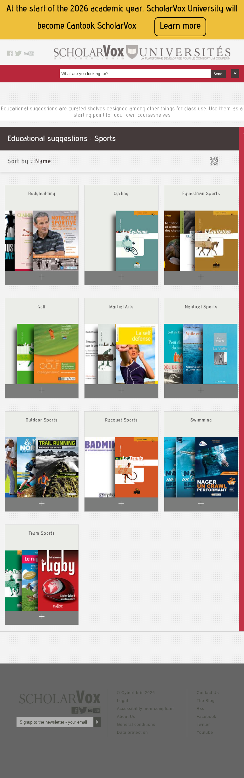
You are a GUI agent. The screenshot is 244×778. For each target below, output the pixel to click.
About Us (126, 716)
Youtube (205, 732)
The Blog (206, 700)
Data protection (132, 732)
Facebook (206, 716)
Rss (200, 708)
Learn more (180, 26)
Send (218, 74)
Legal (122, 700)
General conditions (136, 724)
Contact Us (208, 693)
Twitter (203, 724)
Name (43, 162)
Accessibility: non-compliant (145, 708)
